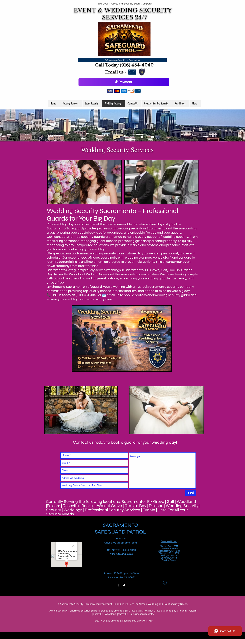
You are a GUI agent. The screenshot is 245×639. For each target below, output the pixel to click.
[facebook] (118, 585)
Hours (173, 541)
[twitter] (124, 585)
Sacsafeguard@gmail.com (120, 542)
